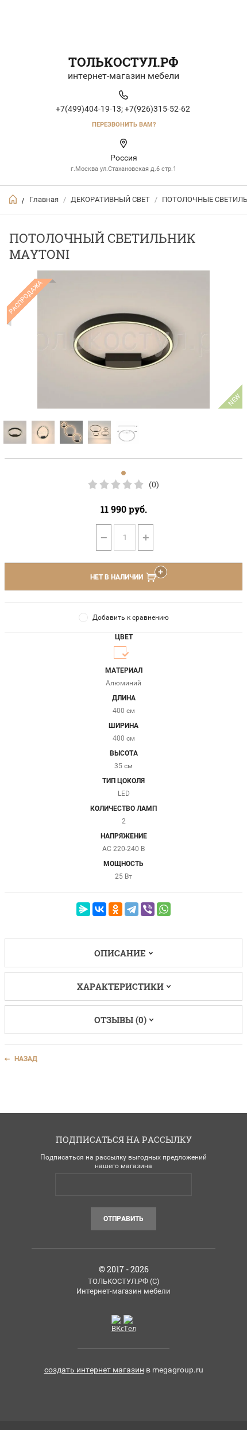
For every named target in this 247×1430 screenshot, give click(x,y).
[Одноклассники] (115, 909)
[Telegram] (131, 909)
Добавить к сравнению (130, 617)
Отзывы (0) (120, 1019)
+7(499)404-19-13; (89, 108)
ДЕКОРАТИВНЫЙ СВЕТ (110, 199)
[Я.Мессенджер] (83, 909)
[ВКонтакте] (99, 909)
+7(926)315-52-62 (157, 108)
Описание (120, 953)
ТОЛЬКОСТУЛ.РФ (123, 62)
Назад (25, 1058)
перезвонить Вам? (124, 124)
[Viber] (148, 909)
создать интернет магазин (94, 1369)
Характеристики (120, 986)
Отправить (123, 1219)
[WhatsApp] (164, 909)
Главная (44, 199)
